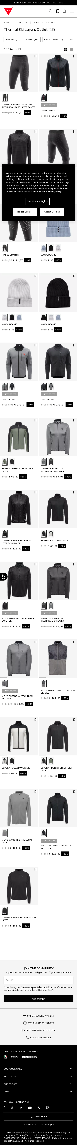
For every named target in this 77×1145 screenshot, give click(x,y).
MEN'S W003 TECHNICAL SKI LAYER (17, 841)
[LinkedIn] (21, 1108)
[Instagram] (48, 1108)
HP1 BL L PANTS (10, 255)
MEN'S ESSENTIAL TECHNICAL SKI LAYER (17, 697)
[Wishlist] (57, 11)
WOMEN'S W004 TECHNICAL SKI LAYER (19, 918)
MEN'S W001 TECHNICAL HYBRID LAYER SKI (19, 619)
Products (10, 1076)
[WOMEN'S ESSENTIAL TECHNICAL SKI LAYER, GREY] (44, 462)
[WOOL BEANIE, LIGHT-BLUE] (44, 248)
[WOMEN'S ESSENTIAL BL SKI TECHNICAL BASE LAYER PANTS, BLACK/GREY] (5, 97)
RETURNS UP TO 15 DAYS (41, 1023)
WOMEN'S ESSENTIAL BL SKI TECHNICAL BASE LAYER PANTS (18, 105)
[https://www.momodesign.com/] (29, 1057)
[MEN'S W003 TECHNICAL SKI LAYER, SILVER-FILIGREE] (5, 833)
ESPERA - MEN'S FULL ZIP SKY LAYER (17, 469)
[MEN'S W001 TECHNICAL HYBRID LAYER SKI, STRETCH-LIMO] (5, 605)
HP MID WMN (48, 110)
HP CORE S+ (8, 399)
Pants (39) (32, 39)
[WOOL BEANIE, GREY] (58, 248)
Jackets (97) (13, 39)
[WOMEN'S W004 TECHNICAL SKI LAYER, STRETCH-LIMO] (5, 911)
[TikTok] (12, 1108)
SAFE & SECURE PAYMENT (40, 1015)
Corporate (10, 1084)
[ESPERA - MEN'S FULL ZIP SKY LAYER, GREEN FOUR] (5, 462)
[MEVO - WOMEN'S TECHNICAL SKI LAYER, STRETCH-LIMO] (44, 833)
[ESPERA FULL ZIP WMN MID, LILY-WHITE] (51, 534)
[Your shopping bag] (64, 11)
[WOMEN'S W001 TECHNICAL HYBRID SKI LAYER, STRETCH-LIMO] (5, 534)
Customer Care (13, 1068)
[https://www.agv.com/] (5, 1057)
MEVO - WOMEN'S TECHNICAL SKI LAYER (57, 846)
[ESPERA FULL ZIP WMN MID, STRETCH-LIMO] (44, 534)
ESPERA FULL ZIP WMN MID (55, 540)
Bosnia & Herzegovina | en (38, 1124)
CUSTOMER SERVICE (40, 1037)
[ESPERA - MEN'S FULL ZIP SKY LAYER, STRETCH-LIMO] (12, 462)
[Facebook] (4, 1108)
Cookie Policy (38, 191)
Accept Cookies (52, 212)
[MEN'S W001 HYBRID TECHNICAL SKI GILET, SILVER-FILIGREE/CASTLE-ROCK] (44, 683)
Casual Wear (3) (53, 39)
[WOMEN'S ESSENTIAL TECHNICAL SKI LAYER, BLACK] (51, 462)
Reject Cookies (25, 212)
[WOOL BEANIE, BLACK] (51, 248)
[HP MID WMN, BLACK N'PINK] (44, 97)
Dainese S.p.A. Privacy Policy (36, 987)
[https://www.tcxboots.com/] (15, 1056)
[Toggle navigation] (71, 11)
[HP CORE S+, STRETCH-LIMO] (12, 386)
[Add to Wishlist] (35, 56)
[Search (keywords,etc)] (50, 11)
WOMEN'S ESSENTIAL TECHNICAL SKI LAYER (52, 469)
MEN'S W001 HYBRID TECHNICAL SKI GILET (58, 691)
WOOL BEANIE (48, 255)
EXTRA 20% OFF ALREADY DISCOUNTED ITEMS (38, 3)
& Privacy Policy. (54, 191)
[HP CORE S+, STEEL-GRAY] (5, 386)
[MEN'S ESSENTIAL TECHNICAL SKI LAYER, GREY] (5, 683)
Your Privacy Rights (37, 201)
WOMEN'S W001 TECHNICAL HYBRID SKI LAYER (17, 541)
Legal (7, 1091)
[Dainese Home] (8, 11)
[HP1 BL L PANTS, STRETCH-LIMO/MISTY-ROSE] (5, 248)
